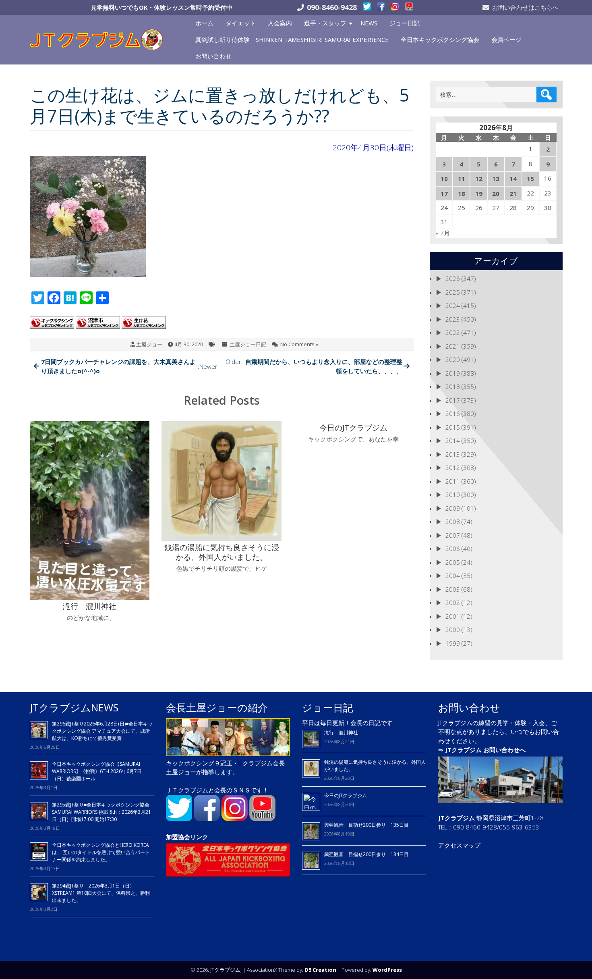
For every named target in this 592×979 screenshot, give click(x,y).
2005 (452, 562)
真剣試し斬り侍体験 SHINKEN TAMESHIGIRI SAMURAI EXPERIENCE (292, 39)
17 (444, 193)
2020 (452, 359)
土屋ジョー (149, 344)
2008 (452, 522)
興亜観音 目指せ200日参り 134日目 (369, 854)
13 (495, 179)
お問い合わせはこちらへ (525, 7)
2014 (452, 440)
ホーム (204, 23)
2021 (452, 346)
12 (478, 179)
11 (461, 179)
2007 (452, 535)
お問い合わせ (213, 56)
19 (478, 193)
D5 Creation (320, 969)
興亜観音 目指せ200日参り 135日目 (366, 824)
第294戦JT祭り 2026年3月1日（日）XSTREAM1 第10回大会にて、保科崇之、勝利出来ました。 (101, 893)
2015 (452, 427)
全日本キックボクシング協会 (440, 39)
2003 (452, 589)
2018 (452, 386)
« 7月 (443, 233)
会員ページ (506, 39)
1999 (452, 643)
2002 (452, 603)
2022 (452, 332)
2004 (452, 576)
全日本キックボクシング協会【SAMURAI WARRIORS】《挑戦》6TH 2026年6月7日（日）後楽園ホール (97, 771)
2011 (452, 481)
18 (461, 193)
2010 (452, 495)
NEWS (368, 23)
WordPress (387, 969)
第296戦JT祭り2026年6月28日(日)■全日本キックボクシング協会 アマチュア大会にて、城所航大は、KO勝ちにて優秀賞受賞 (102, 731)
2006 (452, 549)
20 (495, 193)
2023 (452, 319)
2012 (452, 468)
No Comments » (299, 344)
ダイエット (241, 23)
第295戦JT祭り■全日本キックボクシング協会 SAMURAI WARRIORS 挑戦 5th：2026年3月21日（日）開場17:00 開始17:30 (101, 812)
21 (513, 193)
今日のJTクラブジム (345, 795)
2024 (452, 305)
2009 (452, 508)
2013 (452, 454)
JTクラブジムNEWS (74, 707)
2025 (452, 292)
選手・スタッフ (325, 23)
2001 (452, 616)
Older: (314, 366)
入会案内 (280, 23)
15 (530, 179)
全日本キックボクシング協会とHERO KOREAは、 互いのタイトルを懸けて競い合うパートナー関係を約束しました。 (101, 852)
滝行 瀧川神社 (341, 732)
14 (513, 179)
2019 (452, 373)
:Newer (129, 366)
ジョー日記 (404, 23)
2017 (452, 400)
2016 (452, 413)
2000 (452, 630)
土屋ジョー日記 (248, 344)
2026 (452, 278)
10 (444, 179)
